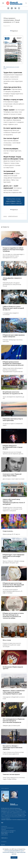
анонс (5, 216)
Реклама (3, 844)
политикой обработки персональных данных (14, 853)
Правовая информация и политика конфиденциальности (13, 819)
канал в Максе (10, 201)
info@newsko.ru (4, 838)
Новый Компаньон (13, 216)
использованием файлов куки (14, 851)
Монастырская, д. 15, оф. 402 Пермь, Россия (7, 832)
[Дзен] (8, 8)
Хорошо (14, 857)
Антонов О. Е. (13, 830)
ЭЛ (22, 815)
